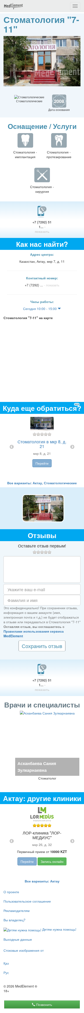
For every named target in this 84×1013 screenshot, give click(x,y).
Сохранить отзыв (42, 645)
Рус (6, 972)
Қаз (6, 963)
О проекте (11, 891)
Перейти (42, 463)
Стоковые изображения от (24, 950)
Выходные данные (18, 939)
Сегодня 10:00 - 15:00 (40, 308)
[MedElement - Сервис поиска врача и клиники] (13, 6)
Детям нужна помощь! (58, 929)
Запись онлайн (52, 861)
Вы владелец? (14, 920)
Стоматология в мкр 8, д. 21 (42, 443)
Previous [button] (11, 447)
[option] (42, 447)
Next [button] (72, 447)
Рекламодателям (17, 910)
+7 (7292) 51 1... (42, 227)
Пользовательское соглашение (27, 901)
